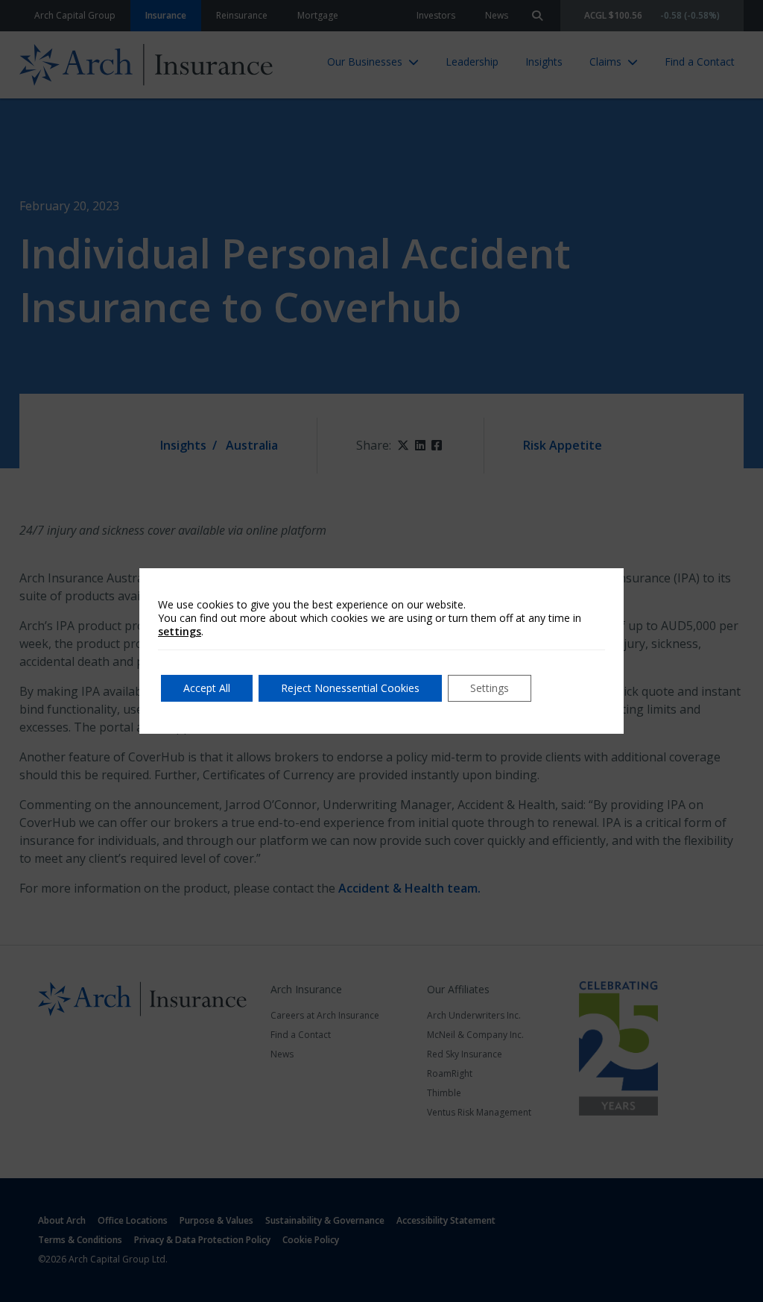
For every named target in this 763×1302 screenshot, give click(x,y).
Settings (489, 688)
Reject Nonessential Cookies (350, 688)
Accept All (206, 688)
